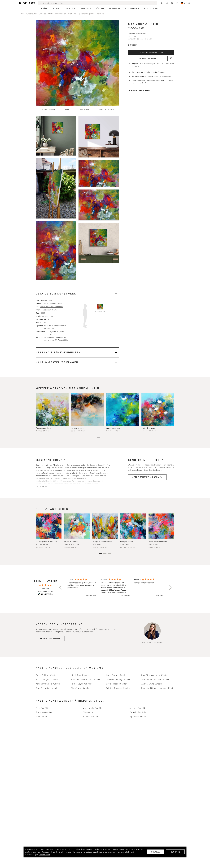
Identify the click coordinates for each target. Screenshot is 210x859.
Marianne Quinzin (88, 14)
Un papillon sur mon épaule (102, 541)
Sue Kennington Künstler (47, 679)
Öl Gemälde (88, 712)
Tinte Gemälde (42, 716)
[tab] (77, 294)
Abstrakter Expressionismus (51, 307)
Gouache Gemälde (44, 712)
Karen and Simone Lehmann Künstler (158, 688)
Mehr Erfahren (44, 855)
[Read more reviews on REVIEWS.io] (45, 594)
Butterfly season (148, 428)
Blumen (55, 310)
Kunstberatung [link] (151, 8)
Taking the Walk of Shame (158, 541)
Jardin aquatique (113, 428)
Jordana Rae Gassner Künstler (155, 679)
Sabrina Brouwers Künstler (118, 688)
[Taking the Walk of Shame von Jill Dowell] (161, 526)
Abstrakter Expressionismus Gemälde (63, 14)
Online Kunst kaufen (29, 14)
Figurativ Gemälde (138, 716)
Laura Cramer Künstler (116, 675)
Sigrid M (96, 544)
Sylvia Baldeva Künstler (46, 675)
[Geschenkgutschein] (172, 3)
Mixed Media (57, 303)
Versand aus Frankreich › (163, 76)
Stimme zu (155, 852)
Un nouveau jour (77, 428)
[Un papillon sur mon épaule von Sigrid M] (105, 526)
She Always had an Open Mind (46, 541)
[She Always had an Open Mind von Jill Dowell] (48, 526)
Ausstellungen (132, 8)
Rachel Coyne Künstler (81, 684)
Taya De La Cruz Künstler (47, 688)
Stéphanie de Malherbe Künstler (85, 679)
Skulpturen (85, 8)
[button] (60, 587)
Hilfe (67, 109)
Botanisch (47, 310)
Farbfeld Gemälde (138, 712)
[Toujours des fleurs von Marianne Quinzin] (52, 409)
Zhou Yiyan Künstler (80, 688)
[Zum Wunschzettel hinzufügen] (171, 58)
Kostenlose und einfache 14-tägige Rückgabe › (149, 72)
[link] (155, 3)
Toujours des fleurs (43, 428)
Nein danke (175, 852)
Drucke (56, 8)
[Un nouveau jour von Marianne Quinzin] (87, 409)
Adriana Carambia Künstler (48, 684)
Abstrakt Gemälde (138, 708)
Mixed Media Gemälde (93, 708)
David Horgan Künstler (116, 684)
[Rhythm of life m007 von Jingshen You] (77, 526)
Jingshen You (71, 544)
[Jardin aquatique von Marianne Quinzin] (122, 409)
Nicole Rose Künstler (80, 675)
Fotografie (70, 8)
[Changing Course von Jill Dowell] (133, 526)
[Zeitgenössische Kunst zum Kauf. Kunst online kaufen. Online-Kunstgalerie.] (27, 3)
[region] (115, 588)
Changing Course (126, 541)
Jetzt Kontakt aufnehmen (147, 477)
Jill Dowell (42, 544)
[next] (171, 410)
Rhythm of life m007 (71, 541)
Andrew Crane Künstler (151, 684)
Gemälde (44, 8)
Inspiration (114, 8)
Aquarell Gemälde (91, 716)
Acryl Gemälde (42, 708)
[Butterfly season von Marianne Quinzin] (157, 409)
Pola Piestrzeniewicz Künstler (154, 675)
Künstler (100, 8)
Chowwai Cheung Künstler (118, 679)
